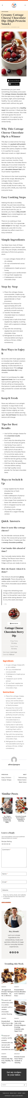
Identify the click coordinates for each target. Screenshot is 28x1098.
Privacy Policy (13, 1093)
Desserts (3, 986)
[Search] (24, 1085)
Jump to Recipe (14, 80)
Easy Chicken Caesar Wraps (6, 777)
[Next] (26, 809)
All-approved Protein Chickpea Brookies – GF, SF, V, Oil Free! (7, 993)
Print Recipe (15, 84)
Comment (6, 849)
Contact (20, 1093)
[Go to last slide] (1, 809)
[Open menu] (25, 5)
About (23, 1093)
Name (5, 874)
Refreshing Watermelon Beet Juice (22, 778)
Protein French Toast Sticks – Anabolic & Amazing (21, 818)
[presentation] (7, 806)
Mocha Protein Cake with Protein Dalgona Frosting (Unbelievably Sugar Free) (20, 1026)
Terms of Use (6, 1093)
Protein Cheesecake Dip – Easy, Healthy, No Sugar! (7, 1060)
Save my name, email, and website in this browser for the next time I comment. (14, 896)
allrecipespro (6, 27)
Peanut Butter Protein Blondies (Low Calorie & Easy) (20, 993)
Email (4, 882)
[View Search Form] (2, 5)
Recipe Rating (6, 841)
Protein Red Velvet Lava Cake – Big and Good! (7, 1023)
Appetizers (4, 11)
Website (5, 890)
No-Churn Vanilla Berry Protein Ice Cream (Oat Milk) (7, 819)
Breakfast (17, 1053)
